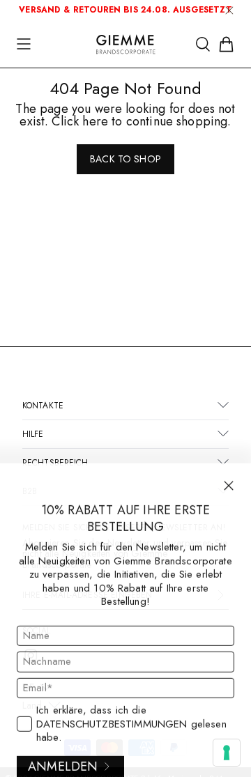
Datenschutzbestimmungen (111, 715)
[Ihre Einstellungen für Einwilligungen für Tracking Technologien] (226, 752)
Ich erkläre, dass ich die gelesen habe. (131, 716)
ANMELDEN (63, 758)
